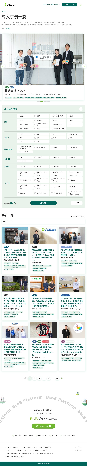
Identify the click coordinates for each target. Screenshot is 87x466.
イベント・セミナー (68, 435)
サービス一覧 (42, 435)
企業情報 (79, 447)
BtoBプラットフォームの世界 (24, 435)
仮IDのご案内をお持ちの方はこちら (52, 4)
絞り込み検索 (10, 109)
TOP (3, 28)
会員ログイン (68, 4)
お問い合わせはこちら (42, 426)
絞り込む (43, 203)
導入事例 (54, 435)
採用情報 (79, 450)
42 (57, 378)
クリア (76, 203)
